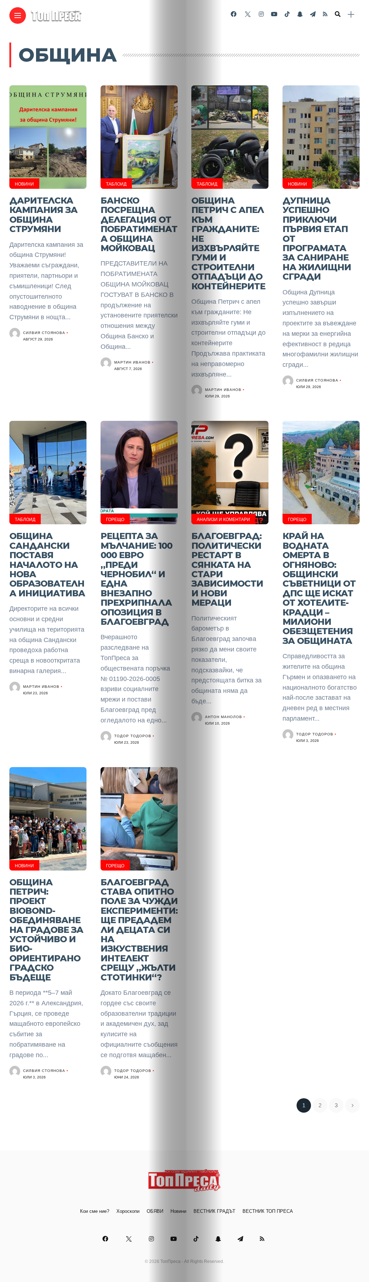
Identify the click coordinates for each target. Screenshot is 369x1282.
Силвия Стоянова (44, 332)
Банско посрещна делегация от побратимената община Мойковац (139, 224)
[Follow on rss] (325, 14)
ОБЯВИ (155, 1211)
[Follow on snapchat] (300, 14)
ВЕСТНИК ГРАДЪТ (214, 1211)
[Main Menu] (17, 15)
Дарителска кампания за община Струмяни (43, 214)
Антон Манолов (223, 717)
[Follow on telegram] (313, 14)
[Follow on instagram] (261, 14)
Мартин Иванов (132, 362)
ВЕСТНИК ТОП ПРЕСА (268, 1211)
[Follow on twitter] (248, 14)
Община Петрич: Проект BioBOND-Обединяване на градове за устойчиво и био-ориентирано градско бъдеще (46, 930)
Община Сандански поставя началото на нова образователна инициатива (47, 564)
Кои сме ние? (94, 1211)
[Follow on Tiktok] (287, 14)
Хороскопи (127, 1211)
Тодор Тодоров (132, 736)
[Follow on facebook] (233, 14)
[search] (338, 14)
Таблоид (116, 184)
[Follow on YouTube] (274, 14)
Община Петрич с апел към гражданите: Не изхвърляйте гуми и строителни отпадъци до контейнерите (228, 243)
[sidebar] (351, 14)
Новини (24, 184)
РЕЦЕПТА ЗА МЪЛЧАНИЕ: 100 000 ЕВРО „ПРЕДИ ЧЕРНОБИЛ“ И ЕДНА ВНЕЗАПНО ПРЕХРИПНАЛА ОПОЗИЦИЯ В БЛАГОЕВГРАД (136, 579)
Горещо (115, 519)
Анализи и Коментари (223, 519)
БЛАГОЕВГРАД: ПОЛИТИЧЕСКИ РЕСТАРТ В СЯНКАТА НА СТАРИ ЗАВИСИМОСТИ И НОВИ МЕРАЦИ (227, 569)
